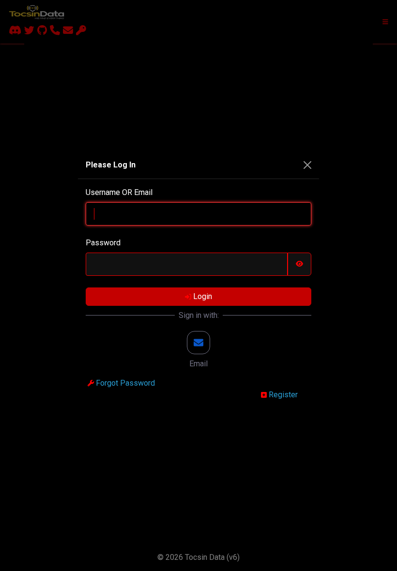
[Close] (307, 165)
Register (282, 394)
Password (103, 242)
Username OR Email (119, 192)
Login (201, 296)
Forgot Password (124, 383)
